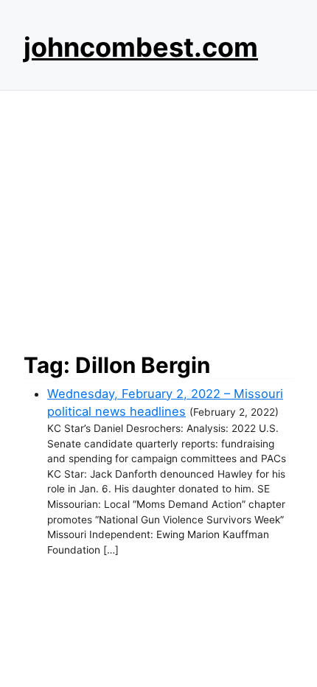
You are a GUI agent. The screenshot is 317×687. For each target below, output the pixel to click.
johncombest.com (141, 47)
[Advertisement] (158, 217)
